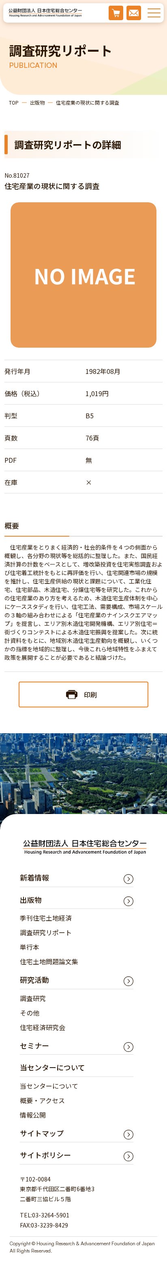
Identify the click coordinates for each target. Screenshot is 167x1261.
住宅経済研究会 (42, 1027)
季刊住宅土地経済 (46, 918)
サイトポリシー (45, 1155)
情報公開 (33, 1115)
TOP (14, 102)
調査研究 (33, 998)
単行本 (29, 947)
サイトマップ (42, 1133)
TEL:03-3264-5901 (44, 1215)
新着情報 (34, 877)
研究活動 (34, 979)
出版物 (37, 102)
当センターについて (49, 1086)
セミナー (34, 1045)
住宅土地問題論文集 (49, 961)
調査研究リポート (46, 932)
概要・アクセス (42, 1100)
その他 (29, 1013)
